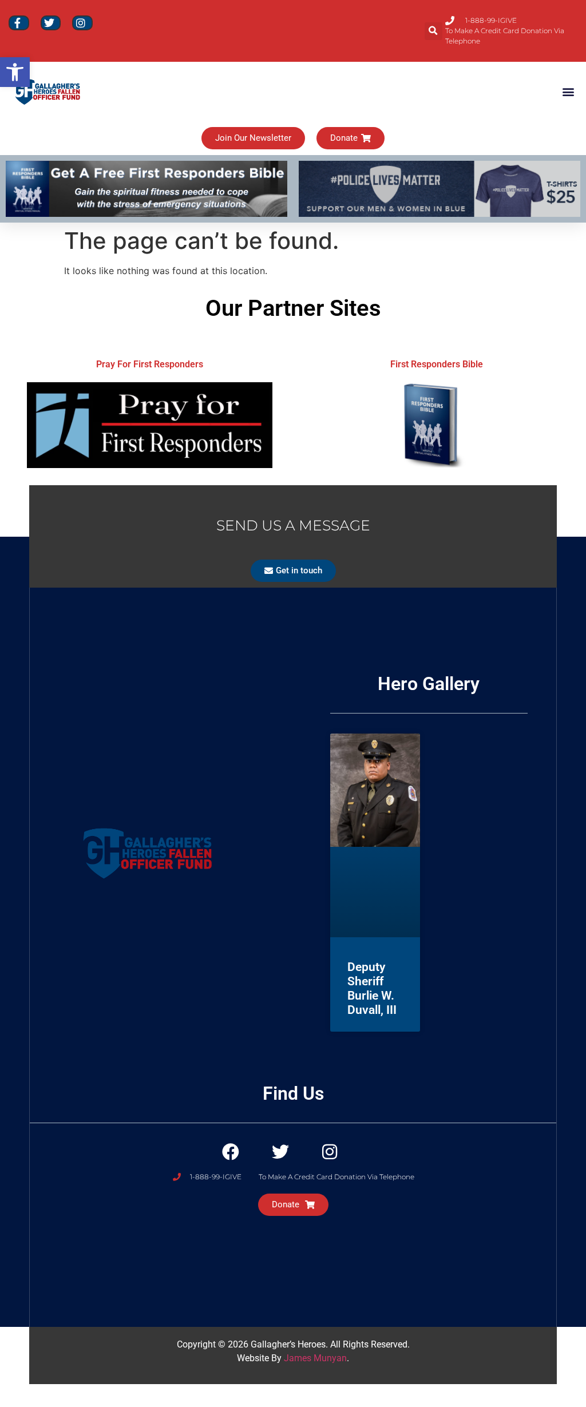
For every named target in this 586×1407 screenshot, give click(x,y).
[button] (433, 31)
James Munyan (315, 1358)
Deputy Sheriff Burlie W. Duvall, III (372, 988)
